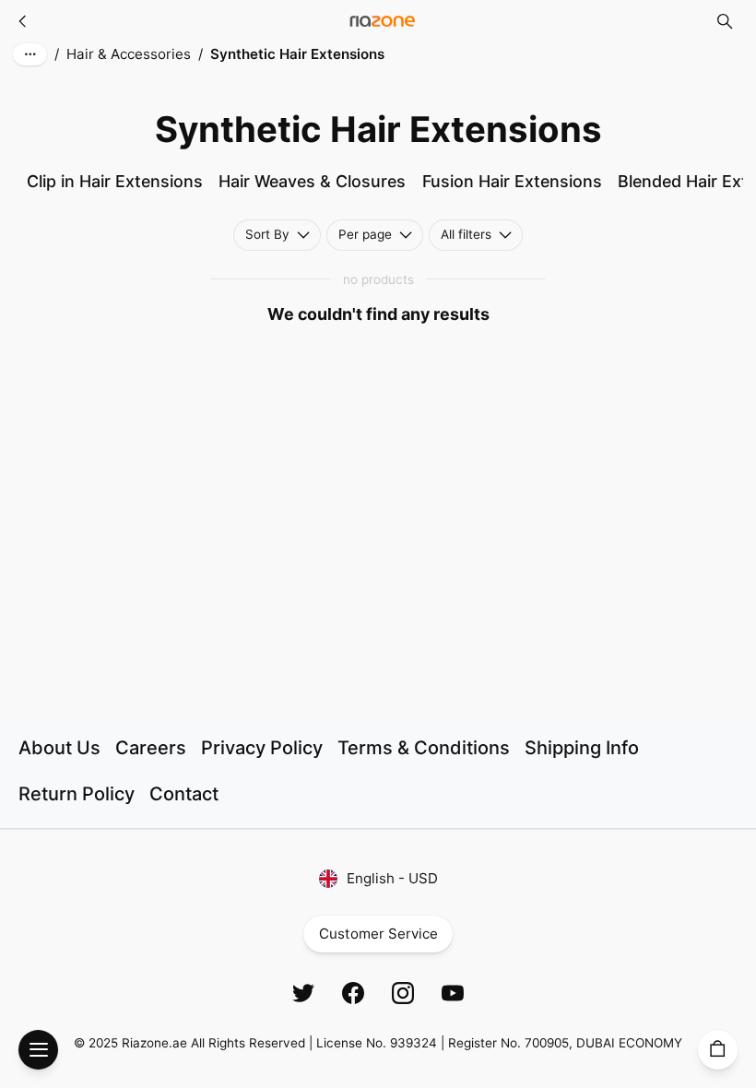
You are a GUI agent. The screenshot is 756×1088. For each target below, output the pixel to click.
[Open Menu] (38, 1050)
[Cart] (718, 1050)
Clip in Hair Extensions (115, 181)
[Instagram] (402, 993)
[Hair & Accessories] (23, 21)
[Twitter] (303, 993)
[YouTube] (452, 993)
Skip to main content (92, 35)
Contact (184, 794)
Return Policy (76, 794)
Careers (150, 748)
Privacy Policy (262, 748)
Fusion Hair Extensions (512, 181)
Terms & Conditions (423, 748)
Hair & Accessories (128, 54)
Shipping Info (582, 748)
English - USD (392, 878)
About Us (59, 748)
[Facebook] (353, 993)
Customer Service (378, 933)
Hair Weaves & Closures (312, 181)
